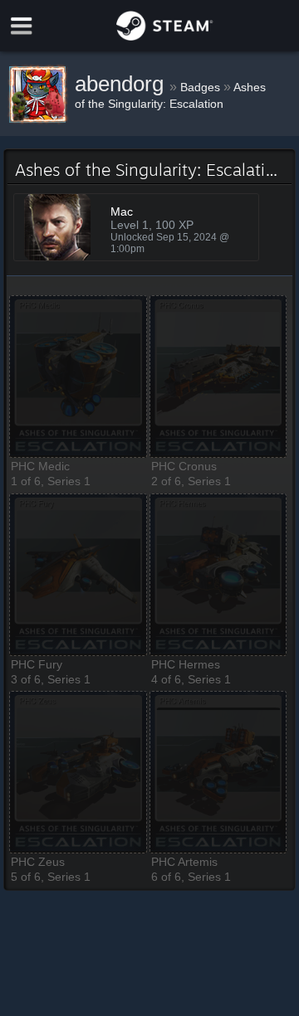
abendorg (122, 83)
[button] (78, 376)
